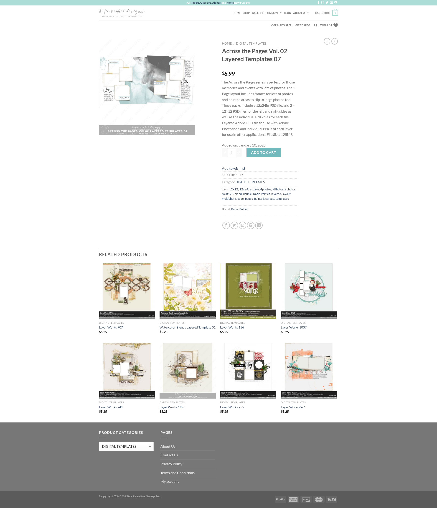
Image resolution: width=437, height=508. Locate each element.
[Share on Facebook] (226, 225)
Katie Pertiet (261, 194)
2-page (254, 189)
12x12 (233, 189)
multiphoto (229, 198)
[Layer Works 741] (127, 371)
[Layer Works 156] (248, 291)
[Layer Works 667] (309, 371)
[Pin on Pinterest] (250, 225)
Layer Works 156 (232, 327)
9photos (290, 189)
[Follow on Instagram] (322, 2)
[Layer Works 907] (127, 291)
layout (286, 194)
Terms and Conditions (177, 472)
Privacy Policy (171, 464)
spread (269, 198)
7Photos (277, 189)
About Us (299, 12)
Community (274, 12)
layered (276, 194)
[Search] (315, 25)
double (247, 194)
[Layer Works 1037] (309, 291)
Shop (246, 12)
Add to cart (263, 152)
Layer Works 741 (111, 407)
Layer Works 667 (293, 407)
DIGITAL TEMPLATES (251, 43)
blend (238, 194)
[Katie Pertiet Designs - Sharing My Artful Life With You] (122, 13)
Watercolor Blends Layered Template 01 (188, 327)
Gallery (257, 12)
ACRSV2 (227, 194)
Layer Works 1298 (172, 407)
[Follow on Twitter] (327, 2)
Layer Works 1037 (294, 327)
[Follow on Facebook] (318, 2)
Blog (287, 12)
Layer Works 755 (232, 407)
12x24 (243, 189)
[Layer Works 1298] (188, 371)
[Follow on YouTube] (335, 2)
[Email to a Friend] (242, 225)
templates (282, 198)
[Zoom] (105, 129)
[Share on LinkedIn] (259, 225)
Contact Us (169, 455)
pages (249, 198)
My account (169, 481)
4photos (265, 189)
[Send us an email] (331, 2)
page (240, 198)
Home (236, 12)
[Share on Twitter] (234, 225)
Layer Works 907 (111, 327)
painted (259, 198)
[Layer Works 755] (248, 371)
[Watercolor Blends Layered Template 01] (188, 291)
